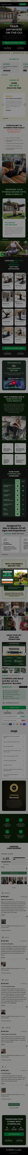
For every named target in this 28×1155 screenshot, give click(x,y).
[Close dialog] (26, 570)
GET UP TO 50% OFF (7, 582)
